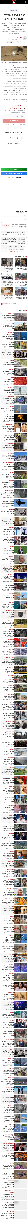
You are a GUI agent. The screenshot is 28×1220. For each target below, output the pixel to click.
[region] (14, 53)
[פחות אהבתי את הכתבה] (10, 138)
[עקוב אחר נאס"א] (15, 128)
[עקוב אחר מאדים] (8, 128)
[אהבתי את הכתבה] (18, 138)
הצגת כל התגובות (14, 251)
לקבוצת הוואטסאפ (12, 169)
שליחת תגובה (5, 225)
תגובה (2, 234)
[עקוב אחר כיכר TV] (21, 128)
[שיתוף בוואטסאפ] (20, 42)
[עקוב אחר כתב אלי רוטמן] (15, 37)
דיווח (6, 234)
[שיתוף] (17, 42)
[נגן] (14, 53)
